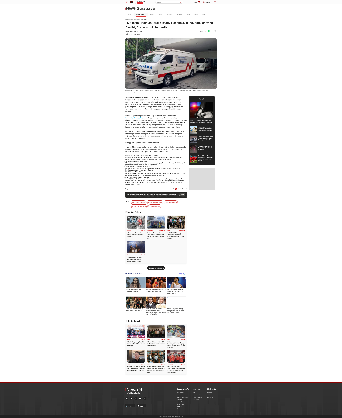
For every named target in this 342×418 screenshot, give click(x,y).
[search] (180, 2)
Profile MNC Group (197, 397)
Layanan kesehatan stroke (139, 206)
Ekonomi (169, 15)
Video (204, 15)
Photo (196, 15)
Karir (194, 392)
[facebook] (212, 31)
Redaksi (179, 395)
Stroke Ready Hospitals (134, 118)
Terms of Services (181, 402)
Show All (184, 189)
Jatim (152, 15)
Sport (188, 15)
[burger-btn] (215, 2)
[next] (180, 188)
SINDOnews (210, 395)
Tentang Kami (180, 392)
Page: (127, 189)
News (160, 15)
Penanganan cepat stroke (154, 202)
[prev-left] (173, 188)
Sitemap (179, 408)
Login (195, 2)
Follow (182, 194)
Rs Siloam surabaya (154, 206)
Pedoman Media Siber (182, 397)
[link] (205, 31)
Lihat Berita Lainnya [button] (155, 268)
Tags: (127, 201)
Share (201, 31)
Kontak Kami (180, 406)
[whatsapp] (208, 31)
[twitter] (215, 31)
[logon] (127, 2)
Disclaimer (179, 399)
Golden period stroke (171, 202)
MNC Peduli (196, 399)
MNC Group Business (198, 395)
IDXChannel (210, 397)
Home (130, 15)
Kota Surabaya (141, 15)
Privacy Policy (180, 404)
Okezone (209, 392)
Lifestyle (179, 15)
